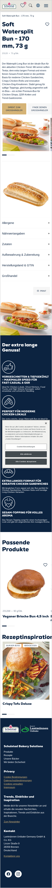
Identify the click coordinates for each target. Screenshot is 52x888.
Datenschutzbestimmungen (18, 780)
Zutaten (7, 244)
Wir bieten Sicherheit (14, 762)
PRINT (43, 291)
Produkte (8, 752)
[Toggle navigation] (46, 5)
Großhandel (9, 275)
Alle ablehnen (26, 454)
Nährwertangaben (13, 233)
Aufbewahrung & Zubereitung (20, 254)
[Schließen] (46, 423)
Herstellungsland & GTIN (18, 265)
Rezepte (8, 755)
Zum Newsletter (12, 822)
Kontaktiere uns (12, 856)
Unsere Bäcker (11, 759)
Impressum (9, 787)
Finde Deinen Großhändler (39, 108)
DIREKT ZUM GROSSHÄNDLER (14, 108)
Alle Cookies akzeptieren (26, 461)
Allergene (8, 222)
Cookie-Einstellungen (26, 447)
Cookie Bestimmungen (15, 777)
